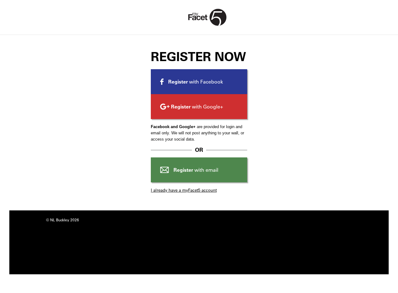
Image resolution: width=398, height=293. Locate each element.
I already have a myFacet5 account (184, 190)
